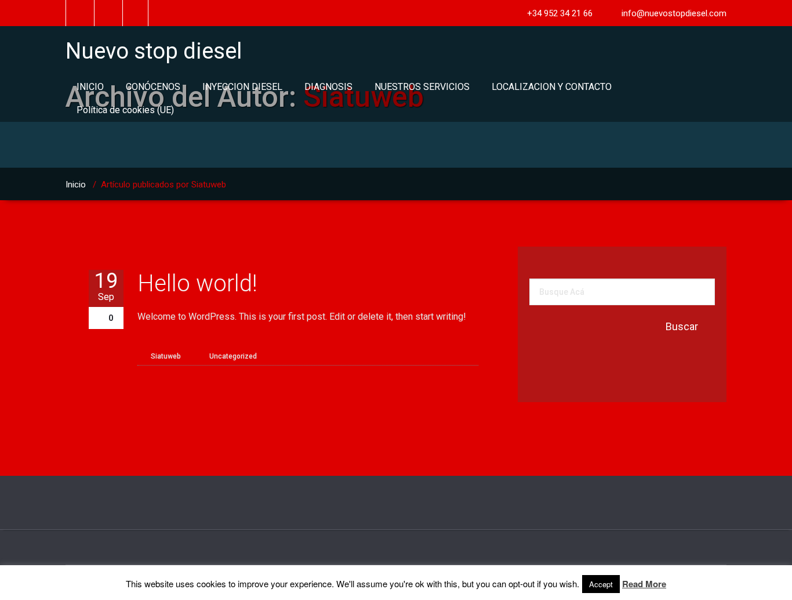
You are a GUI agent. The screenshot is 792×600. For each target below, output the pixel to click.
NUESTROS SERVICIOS (422, 86)
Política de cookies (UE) (125, 109)
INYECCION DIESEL (242, 86)
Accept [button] (601, 584)
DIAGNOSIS (328, 86)
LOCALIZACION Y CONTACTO (552, 86)
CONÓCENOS (153, 86)
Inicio (76, 184)
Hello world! (197, 283)
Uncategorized (233, 356)
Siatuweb (165, 356)
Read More (644, 584)
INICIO (90, 86)
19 (106, 286)
